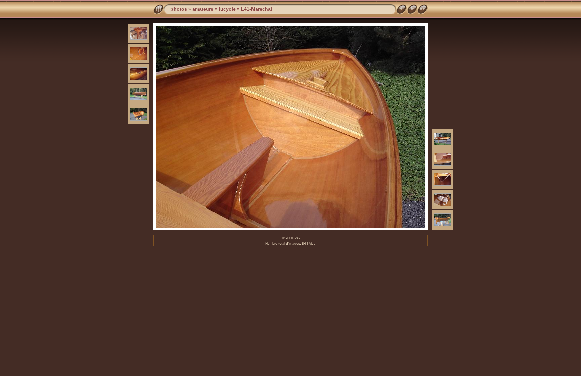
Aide (312, 243)
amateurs (203, 9)
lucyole (227, 9)
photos (178, 9)
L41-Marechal (256, 9)
